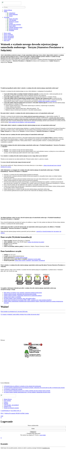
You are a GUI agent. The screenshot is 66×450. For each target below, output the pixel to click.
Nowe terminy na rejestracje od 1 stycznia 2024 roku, (14, 311)
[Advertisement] (33, 74)
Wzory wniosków (8, 34)
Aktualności (12, 13)
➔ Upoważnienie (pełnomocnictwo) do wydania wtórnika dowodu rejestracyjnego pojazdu (27, 390)
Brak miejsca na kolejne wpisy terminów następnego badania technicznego (23, 292)
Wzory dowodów (13, 18)
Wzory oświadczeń (9, 37)
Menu (5, 11)
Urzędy (11, 23)
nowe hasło (43, 435)
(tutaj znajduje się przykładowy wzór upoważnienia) (22, 122)
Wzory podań (7, 39)
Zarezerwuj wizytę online (34, 259)
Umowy (6, 402)
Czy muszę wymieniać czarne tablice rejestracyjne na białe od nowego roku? (20, 314)
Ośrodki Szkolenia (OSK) (15, 27)
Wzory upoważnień (9, 36)
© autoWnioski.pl (5, 410)
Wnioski (6, 403)
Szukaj (11, 16)
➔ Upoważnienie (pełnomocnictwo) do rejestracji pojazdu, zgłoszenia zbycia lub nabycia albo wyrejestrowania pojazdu (34, 387)
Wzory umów (7, 33)
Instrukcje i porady (14, 21)
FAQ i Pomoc (7, 400)
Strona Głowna (8, 399)
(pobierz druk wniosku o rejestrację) (47, 101)
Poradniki (11, 30)
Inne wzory (7, 40)
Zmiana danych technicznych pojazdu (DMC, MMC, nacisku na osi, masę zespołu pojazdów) (28, 300)
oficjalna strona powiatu (21, 257)
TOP (2, 416)
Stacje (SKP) (12, 26)
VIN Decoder (12, 20)
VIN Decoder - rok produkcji (11, 405)
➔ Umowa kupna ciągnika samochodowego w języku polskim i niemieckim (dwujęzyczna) (27, 392)
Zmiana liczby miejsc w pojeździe (12, 297)
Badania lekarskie (13, 29)
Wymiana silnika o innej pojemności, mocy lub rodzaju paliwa (19, 298)
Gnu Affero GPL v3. (16, 410)
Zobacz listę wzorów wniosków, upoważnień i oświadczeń (30, 260)
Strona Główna (8, 10)
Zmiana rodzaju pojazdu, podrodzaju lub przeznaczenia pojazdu (20, 294)
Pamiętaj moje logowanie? (33, 433)
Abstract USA (7, 406)
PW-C (2, 413)
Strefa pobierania (13, 14)
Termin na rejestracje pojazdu (11, 408)
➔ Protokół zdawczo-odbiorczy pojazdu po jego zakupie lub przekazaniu (22, 386)
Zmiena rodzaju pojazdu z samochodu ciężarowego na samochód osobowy (23, 295)
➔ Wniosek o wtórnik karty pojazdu (13, 389)
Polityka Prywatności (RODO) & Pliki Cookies (17, 413)
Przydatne (6, 17)
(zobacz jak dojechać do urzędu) (36, 242)
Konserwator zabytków (15, 24)
